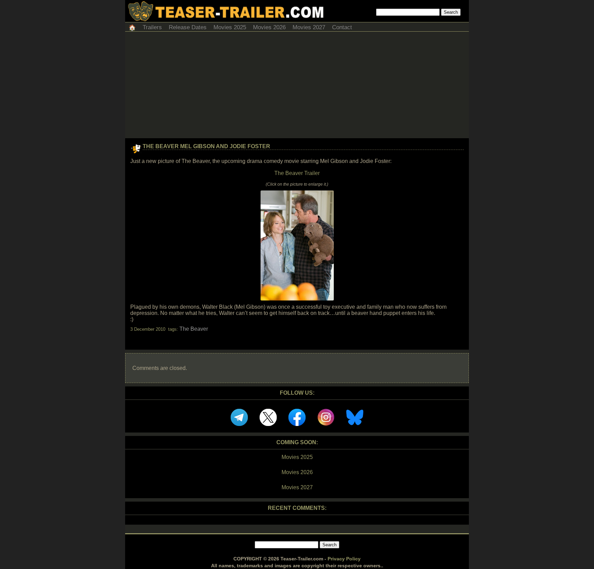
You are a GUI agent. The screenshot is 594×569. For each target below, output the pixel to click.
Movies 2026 (269, 27)
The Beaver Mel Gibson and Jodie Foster (206, 146)
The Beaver (193, 329)
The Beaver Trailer (297, 173)
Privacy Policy (344, 558)
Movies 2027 (309, 27)
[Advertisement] (297, 87)
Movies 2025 (229, 27)
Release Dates (188, 27)
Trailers (152, 27)
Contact (342, 27)
